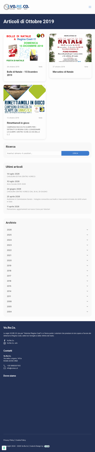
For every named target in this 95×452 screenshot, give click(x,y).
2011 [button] (9, 296)
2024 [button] (9, 240)
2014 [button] (9, 291)
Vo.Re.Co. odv (12, 343)
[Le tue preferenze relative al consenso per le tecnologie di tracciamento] (4, 448)
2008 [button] (9, 301)
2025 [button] (9, 235)
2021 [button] (9, 255)
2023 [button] (9, 245)
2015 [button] (9, 286)
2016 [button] (9, 281)
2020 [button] (9, 260)
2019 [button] (9, 265)
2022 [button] (9, 250)
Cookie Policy (21, 440)
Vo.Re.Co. (10, 340)
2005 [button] (9, 306)
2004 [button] (9, 311)
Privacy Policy (8, 440)
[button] (90, 6)
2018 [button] (9, 270)
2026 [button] (9, 230)
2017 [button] (9, 276)
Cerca (75, 153)
